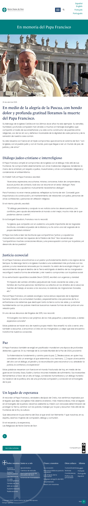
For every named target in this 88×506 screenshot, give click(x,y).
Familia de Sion (13, 483)
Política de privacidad (69, 477)
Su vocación (48, 468)
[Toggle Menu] (58, 10)
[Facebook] (83, 444)
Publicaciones (12, 491)
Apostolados (25, 468)
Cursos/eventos (71, 468)
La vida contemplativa (13, 480)
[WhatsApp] (83, 448)
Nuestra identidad (11, 469)
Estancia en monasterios (30, 478)
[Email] (83, 451)
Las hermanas (12, 476)
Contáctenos (70, 473)
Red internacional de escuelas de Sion (28, 474)
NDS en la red (12, 486)
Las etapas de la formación (50, 475)
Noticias (68, 471)
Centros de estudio (28, 471)
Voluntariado (49, 482)
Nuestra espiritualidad (12, 473)
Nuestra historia (13, 489)
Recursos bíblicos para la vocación (54, 471)
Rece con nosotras (51, 484)
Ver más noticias (12, 448)
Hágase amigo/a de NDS (54, 479)
